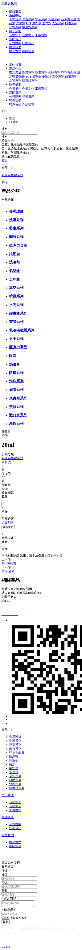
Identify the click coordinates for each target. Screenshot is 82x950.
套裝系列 (54, 19)
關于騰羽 (15, 31)
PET (28, 23)
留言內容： (10, 898)
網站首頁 (15, 11)
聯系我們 (15, 47)
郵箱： (6, 890)
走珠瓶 (46, 23)
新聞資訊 (15, 39)
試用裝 (14, 254)
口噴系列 (71, 23)
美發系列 (16, 407)
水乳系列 (15, 27)
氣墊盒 (36, 23)
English (13, 121)
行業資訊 (28, 43)
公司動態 (15, 43)
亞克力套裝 (68, 19)
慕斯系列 (16, 424)
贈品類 (13, 756)
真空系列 (58, 23)
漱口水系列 (18, 415)
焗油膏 (14, 364)
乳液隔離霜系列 (22, 330)
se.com (6, 946)
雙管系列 (16, 322)
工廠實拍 (41, 35)
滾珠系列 (16, 381)
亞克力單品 (18, 347)
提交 (5, 921)
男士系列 (16, 339)
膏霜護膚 (15, 19)
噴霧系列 (16, 296)
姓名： (6, 874)
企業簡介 (15, 35)
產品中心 (15, 15)
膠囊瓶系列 (29, 27)
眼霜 (12, 356)
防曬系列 (16, 373)
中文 (12, 118)
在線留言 (28, 51)
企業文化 (28, 35)
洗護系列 (28, 19)
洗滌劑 (20, 23)
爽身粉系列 (18, 398)
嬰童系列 (41, 19)
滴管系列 (16, 390)
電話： (6, 882)
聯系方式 (15, 51)
